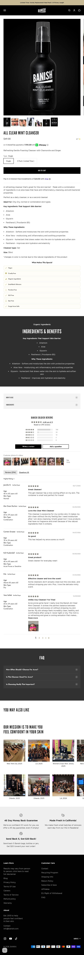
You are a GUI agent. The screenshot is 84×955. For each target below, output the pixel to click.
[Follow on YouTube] (10, 938)
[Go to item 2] (14, 122)
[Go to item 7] (54, 122)
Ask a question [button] (56, 446)
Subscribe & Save (49, 885)
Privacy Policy (10, 882)
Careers (7, 891)
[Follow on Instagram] (5, 938)
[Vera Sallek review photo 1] (33, 626)
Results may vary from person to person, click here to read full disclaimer (17, 871)
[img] (33, 486)
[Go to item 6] (46, 123)
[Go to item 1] (7, 122)
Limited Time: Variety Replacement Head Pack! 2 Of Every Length (42, 2)
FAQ (43, 897)
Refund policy (10, 899)
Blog (6, 878)
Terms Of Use (10, 887)
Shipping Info (47, 877)
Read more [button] (33, 618)
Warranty (8, 903)
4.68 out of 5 (48, 422)
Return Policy (47, 881)
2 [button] (39, 638)
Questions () (24, 472)
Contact (44, 869)
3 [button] (42, 638)
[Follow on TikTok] (16, 938)
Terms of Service (11, 895)
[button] (30, 429)
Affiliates (45, 889)
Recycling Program (49, 873)
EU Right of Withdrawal (51, 893)
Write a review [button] (28, 446)
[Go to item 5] (38, 123)
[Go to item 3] (22, 123)
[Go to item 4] (30, 122)
